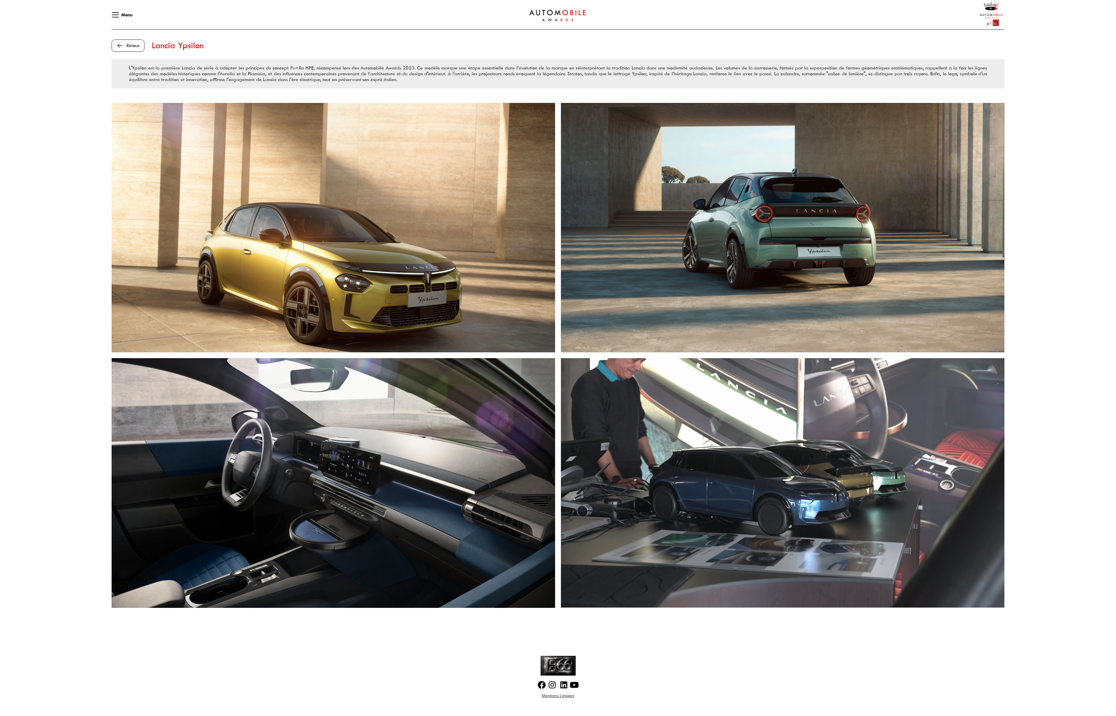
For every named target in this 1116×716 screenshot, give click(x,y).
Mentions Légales (558, 695)
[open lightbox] (333, 227)
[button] (119, 15)
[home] (552, 14)
